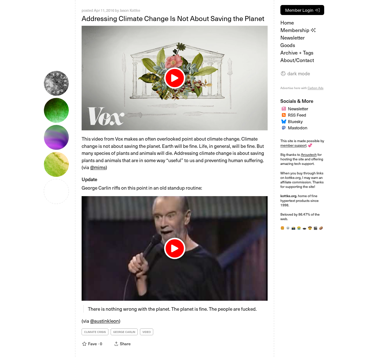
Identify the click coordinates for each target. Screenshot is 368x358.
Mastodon (297, 127)
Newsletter (292, 37)
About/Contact (297, 60)
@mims (98, 167)
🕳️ (304, 227)
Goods (287, 45)
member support (293, 145)
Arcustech (309, 154)
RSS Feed (297, 115)
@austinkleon (104, 320)
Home (287, 22)
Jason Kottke (130, 10)
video (146, 332)
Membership (295, 30)
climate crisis (95, 332)
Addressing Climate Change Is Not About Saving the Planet (173, 18)
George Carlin (124, 332)
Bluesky (295, 121)
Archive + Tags (296, 52)
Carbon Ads (315, 88)
